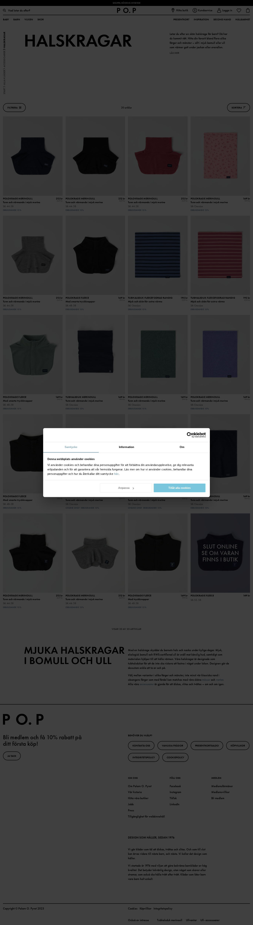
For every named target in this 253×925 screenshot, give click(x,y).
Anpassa (123, 487)
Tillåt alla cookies (179, 487)
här (116, 473)
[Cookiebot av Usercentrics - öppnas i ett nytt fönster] (189, 435)
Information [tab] (126, 447)
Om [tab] (182, 447)
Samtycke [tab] (71, 447)
